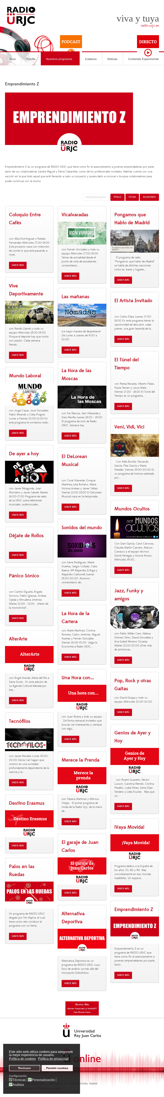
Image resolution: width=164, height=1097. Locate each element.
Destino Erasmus (27, 803)
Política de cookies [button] (22, 1058)
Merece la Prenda (80, 760)
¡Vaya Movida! (129, 827)
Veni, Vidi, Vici (129, 427)
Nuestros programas (59, 59)
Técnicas (19, 1080)
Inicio (12, 59)
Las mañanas (75, 297)
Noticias (112, 59)
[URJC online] (82, 1055)
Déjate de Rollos (26, 536)
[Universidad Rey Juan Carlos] (82, 1030)
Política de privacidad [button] (53, 1058)
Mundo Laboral (25, 376)
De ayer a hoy (24, 454)
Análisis (18, 1084)
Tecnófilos (19, 721)
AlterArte (18, 639)
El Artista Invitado (133, 301)
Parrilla (31, 59)
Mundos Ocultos (132, 509)
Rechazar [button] (24, 1068)
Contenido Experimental (143, 59)
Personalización (43, 1080)
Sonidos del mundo (82, 528)
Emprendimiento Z (133, 910)
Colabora (91, 59)
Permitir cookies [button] (57, 1068)
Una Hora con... (78, 678)
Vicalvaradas (75, 215)
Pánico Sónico (24, 576)
